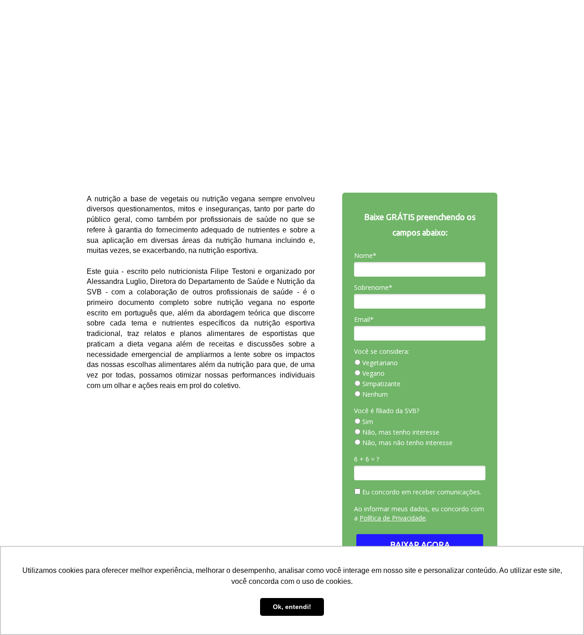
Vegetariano (379, 363)
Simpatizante (380, 384)
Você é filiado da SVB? (386, 411)
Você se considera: (381, 351)
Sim (366, 422)
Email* (364, 319)
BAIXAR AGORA (420, 544)
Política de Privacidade (393, 518)
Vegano (372, 373)
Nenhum (374, 394)
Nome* (365, 256)
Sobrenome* (373, 287)
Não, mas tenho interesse (399, 432)
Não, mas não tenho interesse (406, 443)
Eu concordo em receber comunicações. (420, 492)
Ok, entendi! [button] (292, 606)
